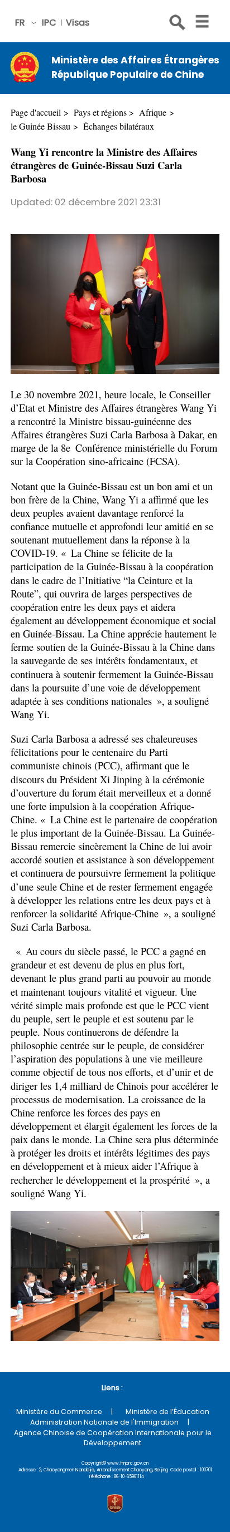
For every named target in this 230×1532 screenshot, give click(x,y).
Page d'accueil (36, 112)
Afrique (152, 112)
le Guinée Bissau (40, 126)
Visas (77, 22)
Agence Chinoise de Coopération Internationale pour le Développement (113, 1437)
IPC (49, 22)
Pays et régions (100, 112)
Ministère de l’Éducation (167, 1411)
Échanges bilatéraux (118, 126)
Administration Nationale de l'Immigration (104, 1422)
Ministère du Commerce (59, 1411)
